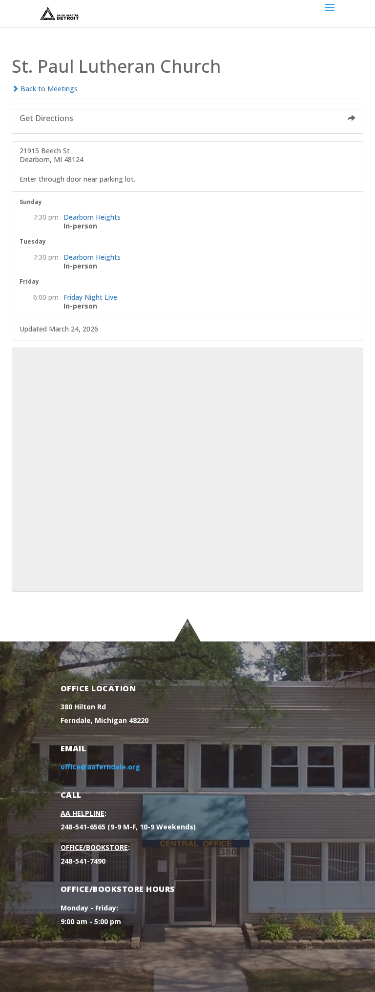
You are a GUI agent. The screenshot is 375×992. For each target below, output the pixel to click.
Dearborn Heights (92, 217)
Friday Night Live (90, 297)
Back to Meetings (48, 88)
